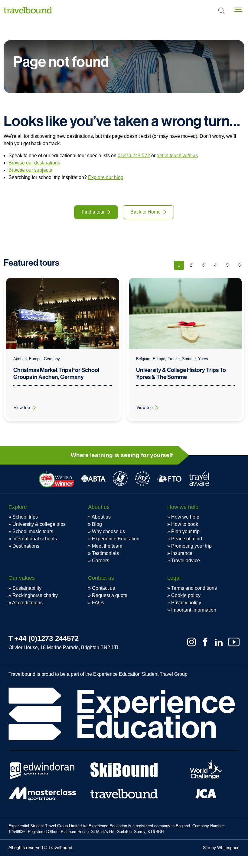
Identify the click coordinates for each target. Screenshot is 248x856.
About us (101, 516)
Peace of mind (186, 538)
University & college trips (39, 524)
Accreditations (27, 602)
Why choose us (108, 531)
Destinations (25, 546)
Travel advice (185, 560)
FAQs (98, 602)
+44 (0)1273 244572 (46, 638)
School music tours (32, 531)
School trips (25, 516)
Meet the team (107, 546)
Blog (97, 524)
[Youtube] (234, 642)
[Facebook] (205, 642)
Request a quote (109, 595)
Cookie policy (186, 595)
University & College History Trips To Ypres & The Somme (181, 373)
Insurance (181, 553)
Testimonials (105, 553)
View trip (28, 409)
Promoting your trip (191, 546)
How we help (185, 516)
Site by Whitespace (221, 847)
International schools (34, 538)
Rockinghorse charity (35, 595)
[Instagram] (191, 642)
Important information (193, 609)
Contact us (103, 588)
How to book (184, 524)
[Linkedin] (218, 642)
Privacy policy (186, 602)
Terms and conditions (194, 588)
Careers (100, 560)
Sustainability (26, 588)
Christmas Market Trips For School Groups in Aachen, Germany (56, 373)
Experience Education (115, 538)
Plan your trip (185, 531)
